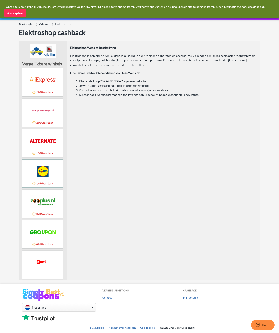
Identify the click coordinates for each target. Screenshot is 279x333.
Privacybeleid (96, 327)
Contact (107, 297)
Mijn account (190, 297)
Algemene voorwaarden (122, 327)
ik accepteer (15, 13)
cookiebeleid (256, 6)
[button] (59, 307)
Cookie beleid (148, 327)
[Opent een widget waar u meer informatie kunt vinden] (263, 325)
